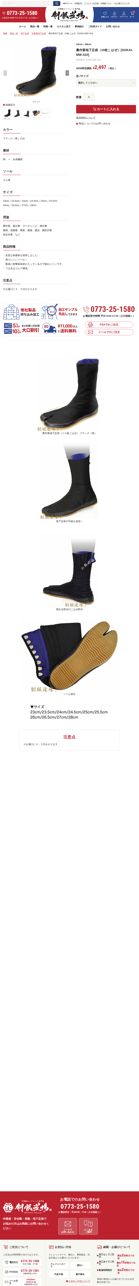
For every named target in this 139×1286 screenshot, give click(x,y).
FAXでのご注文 (109, 324)
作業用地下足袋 (39, 33)
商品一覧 (34, 26)
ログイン (114, 17)
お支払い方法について (79, 1281)
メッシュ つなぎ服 (91, 3)
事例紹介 (79, 26)
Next (67, 73)
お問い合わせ (113, 26)
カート (132, 17)
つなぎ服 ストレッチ (121, 3)
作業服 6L (78, 3)
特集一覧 (48, 26)
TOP (5, 33)
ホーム (22, 26)
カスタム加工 (64, 26)
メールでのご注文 (109, 332)
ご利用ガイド (95, 26)
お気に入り (105, 17)
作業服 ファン (106, 3)
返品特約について (86, 117)
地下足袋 (25, 33)
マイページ (124, 17)
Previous (5, 73)
